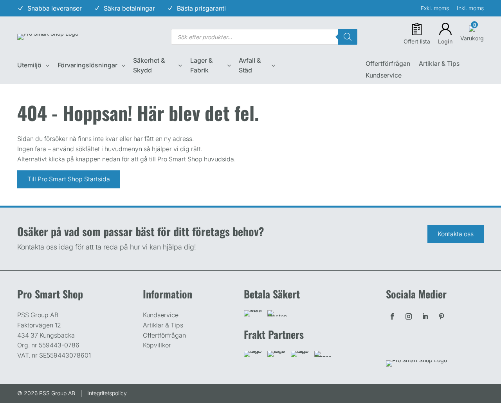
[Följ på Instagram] (408, 316)
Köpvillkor (157, 345)
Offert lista (417, 41)
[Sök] (347, 37)
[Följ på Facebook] (392, 316)
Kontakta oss (456, 234)
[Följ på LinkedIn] (425, 316)
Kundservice (384, 75)
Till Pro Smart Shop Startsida (68, 179)
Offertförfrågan (388, 64)
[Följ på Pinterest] (441, 316)
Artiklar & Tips (439, 64)
